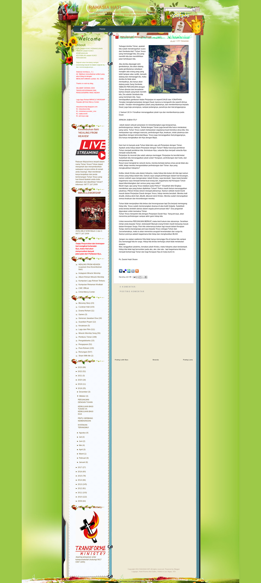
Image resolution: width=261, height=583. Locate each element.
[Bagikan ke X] (143, 277)
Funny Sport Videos (153, 581)
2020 (80, 380)
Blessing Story (85, 303)
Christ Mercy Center (87, 292)
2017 (80, 467)
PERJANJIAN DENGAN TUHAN (135, 37)
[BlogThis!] (140, 277)
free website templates (134, 581)
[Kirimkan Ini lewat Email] (137, 277)
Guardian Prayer (86, 322)
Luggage (135, 571)
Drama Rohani (85, 311)
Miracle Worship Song (88, 333)
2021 (80, 376)
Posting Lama (188, 360)
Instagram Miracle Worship (89, 273)
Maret (81, 454)
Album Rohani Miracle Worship (91, 277)
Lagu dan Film (85, 329)
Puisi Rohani (84, 348)
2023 (80, 367)
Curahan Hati (84, 307)
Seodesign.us (144, 581)
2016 (80, 472)
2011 (80, 493)
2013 (80, 484)
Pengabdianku (85, 341)
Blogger (177, 569)
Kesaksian (83, 326)
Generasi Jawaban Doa (88, 318)
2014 (80, 480)
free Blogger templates (121, 581)
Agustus (82, 433)
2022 (80, 371)
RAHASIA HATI (105, 7)
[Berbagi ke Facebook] (145, 277)
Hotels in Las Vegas (164, 571)
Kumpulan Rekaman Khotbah (91, 284)
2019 (80, 384)
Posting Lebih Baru (121, 360)
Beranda (156, 360)
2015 (80, 476)
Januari (82, 462)
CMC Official (84, 288)
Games (82, 314)
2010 (80, 497)
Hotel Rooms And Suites (147, 571)
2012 (80, 488)
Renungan (83, 352)
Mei (80, 445)
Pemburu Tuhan (85, 337)
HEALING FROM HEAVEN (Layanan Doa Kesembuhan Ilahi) (90, 267)
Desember (83, 392)
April (81, 450)
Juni (80, 441)
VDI (174, 571)
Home (102, 29)
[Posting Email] (134, 277)
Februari (82, 458)
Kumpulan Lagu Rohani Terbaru (92, 281)
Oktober (82, 396)
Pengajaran (84, 344)
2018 (80, 388)
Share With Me (85, 356)
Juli (80, 437)
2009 (80, 501)
